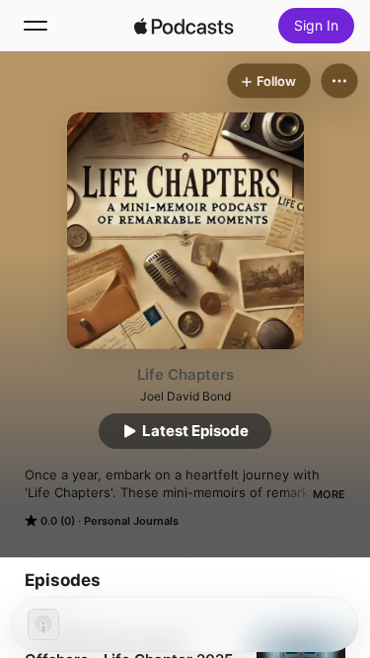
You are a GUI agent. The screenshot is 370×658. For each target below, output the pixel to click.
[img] (184, 26)
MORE (329, 494)
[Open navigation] (35, 25)
